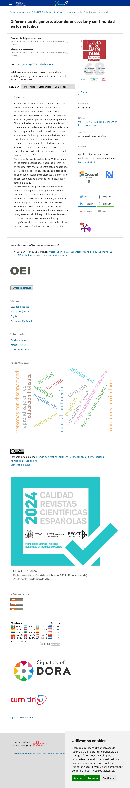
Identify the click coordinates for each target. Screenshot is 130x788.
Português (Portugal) (21, 320)
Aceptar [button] (78, 778)
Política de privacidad (59, 753)
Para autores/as (18, 344)
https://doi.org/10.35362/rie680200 (35, 64)
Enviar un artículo (22, 287)
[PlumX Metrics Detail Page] (84, 227)
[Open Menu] (10, 3)
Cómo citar (60, 86)
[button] (87, 196)
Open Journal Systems (22, 717)
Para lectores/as (18, 340)
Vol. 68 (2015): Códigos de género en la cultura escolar (57, 12)
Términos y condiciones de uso (29, 753)
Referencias (29, 86)
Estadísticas (45, 86)
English (14, 316)
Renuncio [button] (93, 778)
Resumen (14, 86)
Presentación (55, 251)
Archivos (24, 12)
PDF (85, 92)
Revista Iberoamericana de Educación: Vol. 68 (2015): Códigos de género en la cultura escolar (64, 253)
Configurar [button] (109, 778)
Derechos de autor (20, 464)
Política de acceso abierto (23, 460)
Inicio (13, 12)
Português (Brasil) (20, 311)
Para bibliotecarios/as (20, 349)
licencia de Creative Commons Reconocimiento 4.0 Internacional (70, 456)
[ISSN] (41, 745)
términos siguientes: (88, 162)
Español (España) (19, 306)
